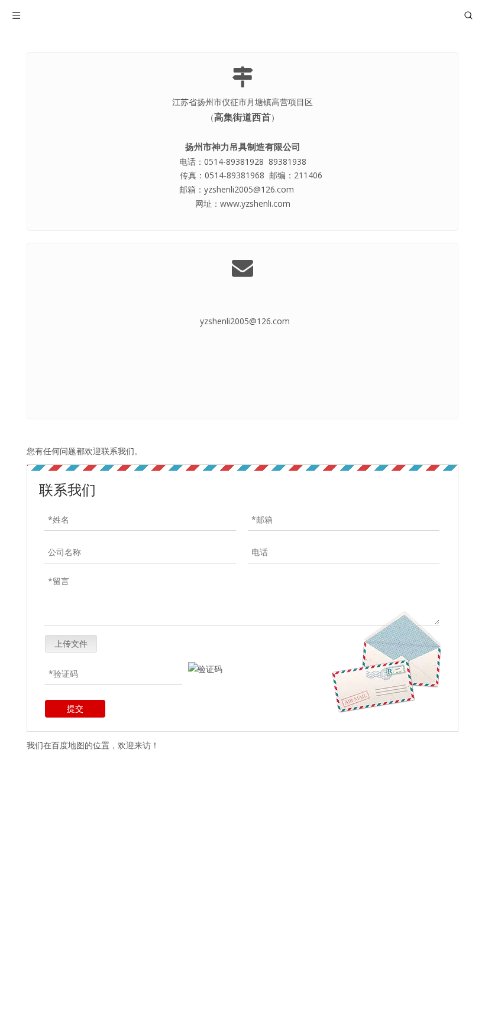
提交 (75, 708)
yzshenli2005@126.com (245, 321)
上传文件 (71, 643)
